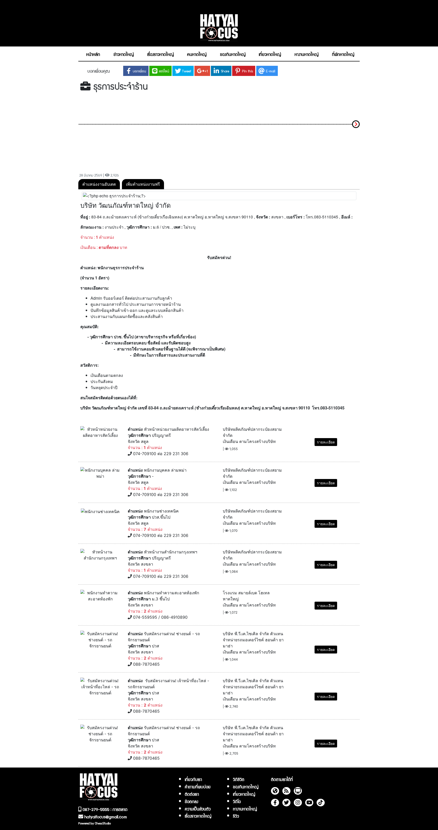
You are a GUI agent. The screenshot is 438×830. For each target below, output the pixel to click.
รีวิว (236, 815)
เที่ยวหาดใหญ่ (244, 794)
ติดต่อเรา (192, 794)
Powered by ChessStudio (94, 823)
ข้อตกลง (191, 801)
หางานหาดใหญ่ (245, 808)
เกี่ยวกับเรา (193, 779)
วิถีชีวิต (238, 779)
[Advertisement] (219, 131)
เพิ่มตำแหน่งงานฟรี (143, 184)
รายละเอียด (326, 442)
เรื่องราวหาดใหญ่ (198, 815)
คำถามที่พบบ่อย (198, 786)
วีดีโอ (237, 801)
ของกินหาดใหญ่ (246, 786)
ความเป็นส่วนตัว (198, 808)
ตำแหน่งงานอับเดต (99, 184)
